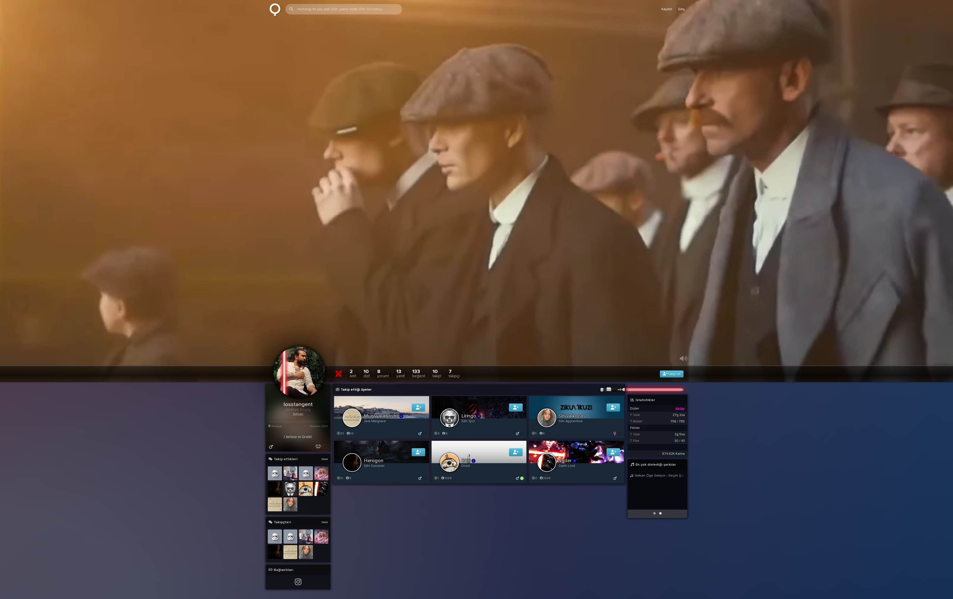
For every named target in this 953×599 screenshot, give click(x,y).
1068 (448, 478)
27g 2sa (679, 415)
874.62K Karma (673, 454)
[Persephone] (321, 474)
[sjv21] (306, 474)
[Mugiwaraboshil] (275, 505)
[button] (654, 513)
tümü (324, 459)
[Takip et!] (418, 408)
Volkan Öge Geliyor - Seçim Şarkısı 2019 (659, 476)
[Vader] (321, 489)
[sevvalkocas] (290, 505)
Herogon (373, 461)
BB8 (466, 461)
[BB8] (306, 489)
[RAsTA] (275, 474)
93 (342, 434)
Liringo (468, 416)
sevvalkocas (572, 416)
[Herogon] (275, 489)
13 (400, 373)
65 (352, 434)
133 (418, 373)
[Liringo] (290, 489)
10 (367, 373)
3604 (546, 478)
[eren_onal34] (290, 474)
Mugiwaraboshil (381, 416)
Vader (565, 461)
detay (680, 409)
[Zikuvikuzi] (275, 9)
